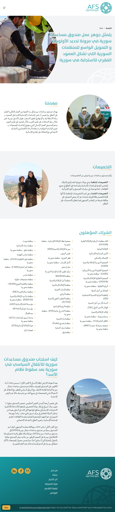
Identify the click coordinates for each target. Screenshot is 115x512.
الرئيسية (109, 28)
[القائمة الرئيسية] (4, 7)
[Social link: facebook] (21, 471)
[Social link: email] (27, 471)
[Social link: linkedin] (14, 471)
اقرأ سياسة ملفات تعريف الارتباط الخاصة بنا (35, 507)
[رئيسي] (98, 8)
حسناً (6, 507)
